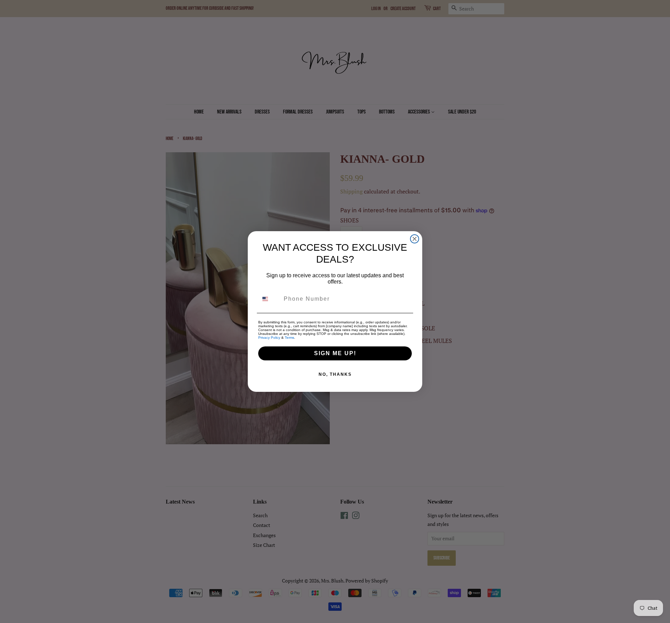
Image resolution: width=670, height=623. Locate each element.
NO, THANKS (335, 374)
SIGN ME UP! (335, 353)
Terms (289, 337)
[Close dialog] (414, 239)
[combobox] (269, 299)
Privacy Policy (269, 337)
